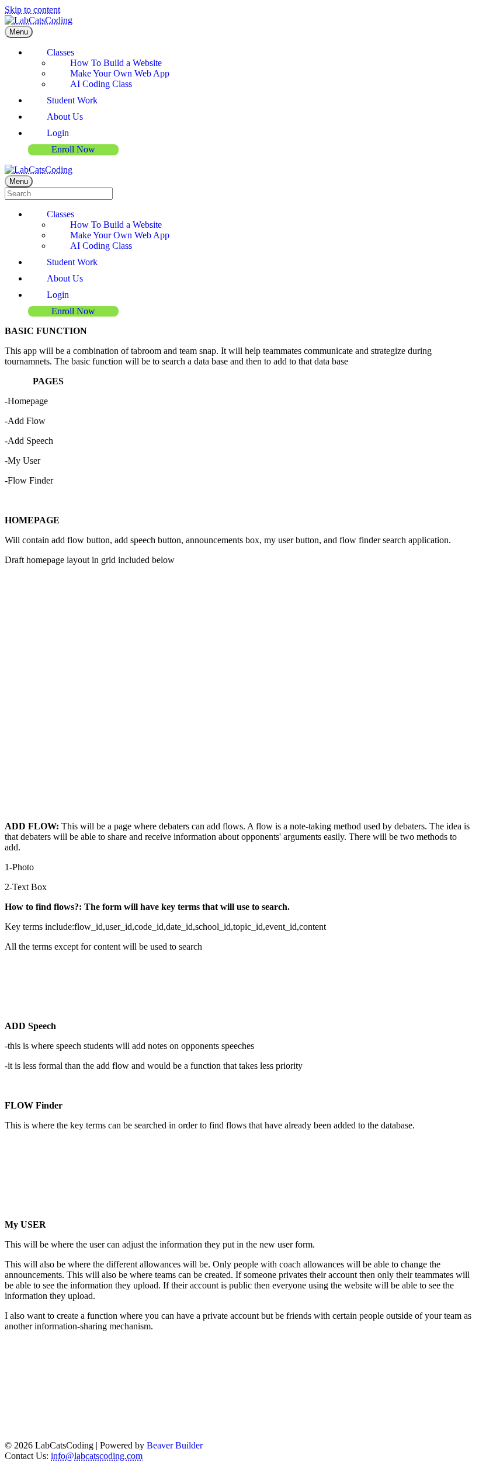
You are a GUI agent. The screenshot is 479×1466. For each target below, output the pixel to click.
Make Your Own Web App (119, 73)
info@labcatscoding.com (97, 1456)
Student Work (72, 100)
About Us (65, 116)
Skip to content (32, 10)
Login (58, 133)
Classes (60, 52)
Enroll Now (73, 149)
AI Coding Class (101, 84)
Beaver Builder (175, 1445)
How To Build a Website (116, 63)
